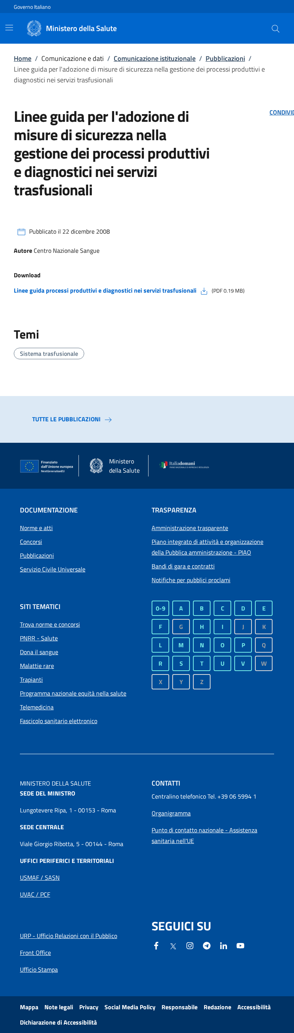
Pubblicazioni (225, 58)
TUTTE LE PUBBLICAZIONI (66, 419)
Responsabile (180, 1007)
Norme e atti (36, 527)
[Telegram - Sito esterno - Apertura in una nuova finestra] (206, 945)
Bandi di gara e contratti (183, 566)
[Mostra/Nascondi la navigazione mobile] (9, 27)
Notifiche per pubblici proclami (191, 579)
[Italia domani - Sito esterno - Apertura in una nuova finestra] (186, 465)
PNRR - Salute (39, 638)
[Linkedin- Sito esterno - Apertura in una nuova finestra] (223, 945)
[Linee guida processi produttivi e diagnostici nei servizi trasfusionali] (204, 290)
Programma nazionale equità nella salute (73, 693)
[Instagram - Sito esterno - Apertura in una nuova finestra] (189, 945)
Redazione (217, 1007)
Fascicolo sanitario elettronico (58, 720)
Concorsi (31, 541)
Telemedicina (37, 707)
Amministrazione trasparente (190, 527)
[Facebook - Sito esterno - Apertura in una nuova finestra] (156, 945)
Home (22, 58)
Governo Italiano (32, 7)
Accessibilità (254, 1007)
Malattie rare (37, 665)
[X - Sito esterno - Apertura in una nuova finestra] (173, 945)
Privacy (88, 1007)
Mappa (29, 1007)
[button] (275, 28)
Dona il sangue (39, 651)
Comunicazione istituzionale (155, 58)
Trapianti (31, 679)
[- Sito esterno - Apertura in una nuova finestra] (240, 945)
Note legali (58, 1007)
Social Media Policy (130, 1007)
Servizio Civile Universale (52, 569)
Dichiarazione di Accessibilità (58, 1022)
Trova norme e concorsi (50, 624)
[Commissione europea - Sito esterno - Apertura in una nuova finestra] (47, 466)
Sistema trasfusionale (49, 353)
